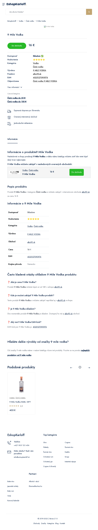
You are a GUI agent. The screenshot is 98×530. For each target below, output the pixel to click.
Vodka (21, 21)
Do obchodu (17, 45)
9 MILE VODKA (33, 234)
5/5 (21, 406)
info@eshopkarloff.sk (22, 457)
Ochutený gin (48, 461)
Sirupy (67, 457)
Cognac (67, 442)
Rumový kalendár (13, 500)
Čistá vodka (30, 21)
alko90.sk (86, 192)
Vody (9, 496)
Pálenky (46, 447)
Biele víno (10, 481)
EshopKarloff (17, 4)
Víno (44, 442)
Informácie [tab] (13, 139)
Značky (43, 523)
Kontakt (62, 523)
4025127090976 (34, 256)
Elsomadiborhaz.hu (35, 486)
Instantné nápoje (70, 461)
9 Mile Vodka (41, 21)
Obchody (36, 523)
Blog (57, 523)
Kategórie (50, 523)
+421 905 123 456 (21, 445)
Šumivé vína (47, 452)
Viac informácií (13, 87)
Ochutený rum (48, 457)
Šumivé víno (69, 447)
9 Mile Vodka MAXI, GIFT (20, 402)
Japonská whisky (12, 486)
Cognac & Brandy (49, 466)
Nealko (67, 452)
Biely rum (10, 491)
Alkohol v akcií (34, 481)
